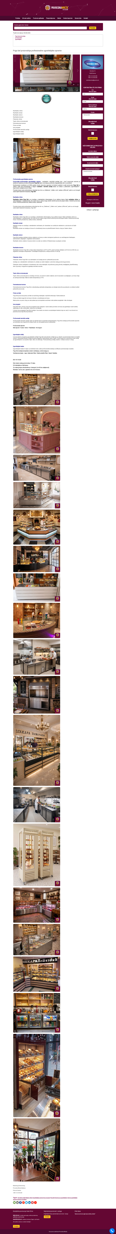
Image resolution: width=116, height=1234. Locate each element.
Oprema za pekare (22, 1199)
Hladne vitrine (29, 1197)
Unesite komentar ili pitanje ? (92, 168)
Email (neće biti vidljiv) (92, 163)
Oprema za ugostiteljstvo (61, 1197)
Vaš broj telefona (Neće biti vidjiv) (92, 105)
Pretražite (92, 28)
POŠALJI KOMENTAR (92, 194)
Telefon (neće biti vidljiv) (93, 157)
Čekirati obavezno (92, 130)
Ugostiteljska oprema (38, 1197)
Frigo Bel (52, 1197)
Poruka (92, 112)
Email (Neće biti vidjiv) (93, 98)
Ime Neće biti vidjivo (92, 90)
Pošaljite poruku (93, 138)
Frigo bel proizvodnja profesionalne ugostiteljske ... (20, 38)
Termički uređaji (21, 1197)
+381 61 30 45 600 (92, 76)
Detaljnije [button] (16, 1226)
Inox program (47, 1197)
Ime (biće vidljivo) (92, 151)
